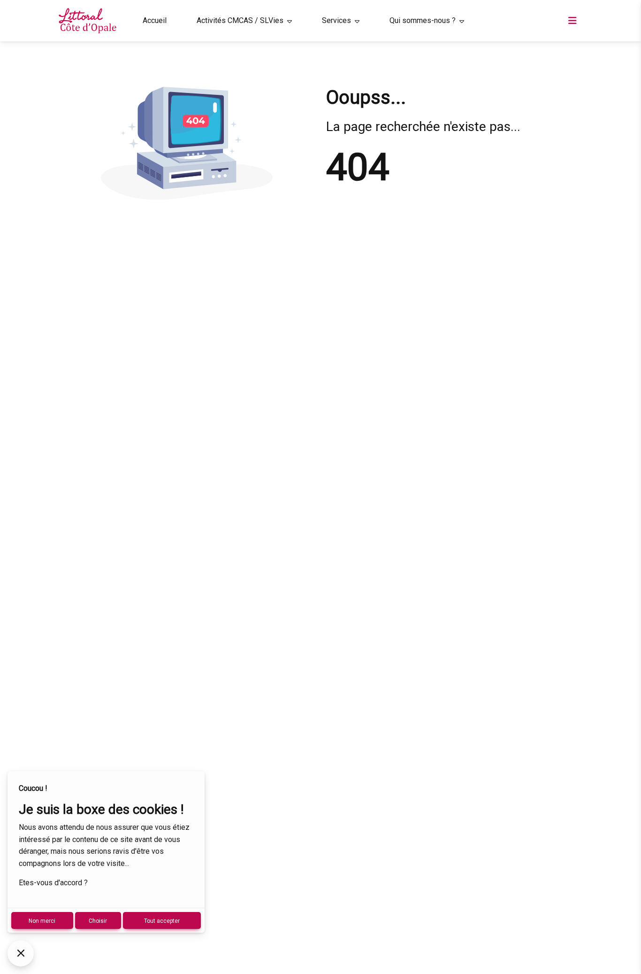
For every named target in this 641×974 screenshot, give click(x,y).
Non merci (42, 921)
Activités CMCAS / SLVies (240, 20)
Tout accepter (162, 921)
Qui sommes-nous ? (422, 20)
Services (336, 20)
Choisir (98, 921)
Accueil (155, 20)
